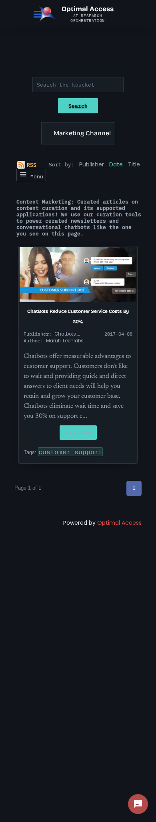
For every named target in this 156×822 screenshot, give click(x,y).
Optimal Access (119, 523)
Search (78, 106)
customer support (70, 452)
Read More (78, 432)
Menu (35, 176)
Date (116, 164)
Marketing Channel (82, 133)
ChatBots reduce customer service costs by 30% (78, 316)
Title (134, 164)
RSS (31, 165)
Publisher (91, 164)
